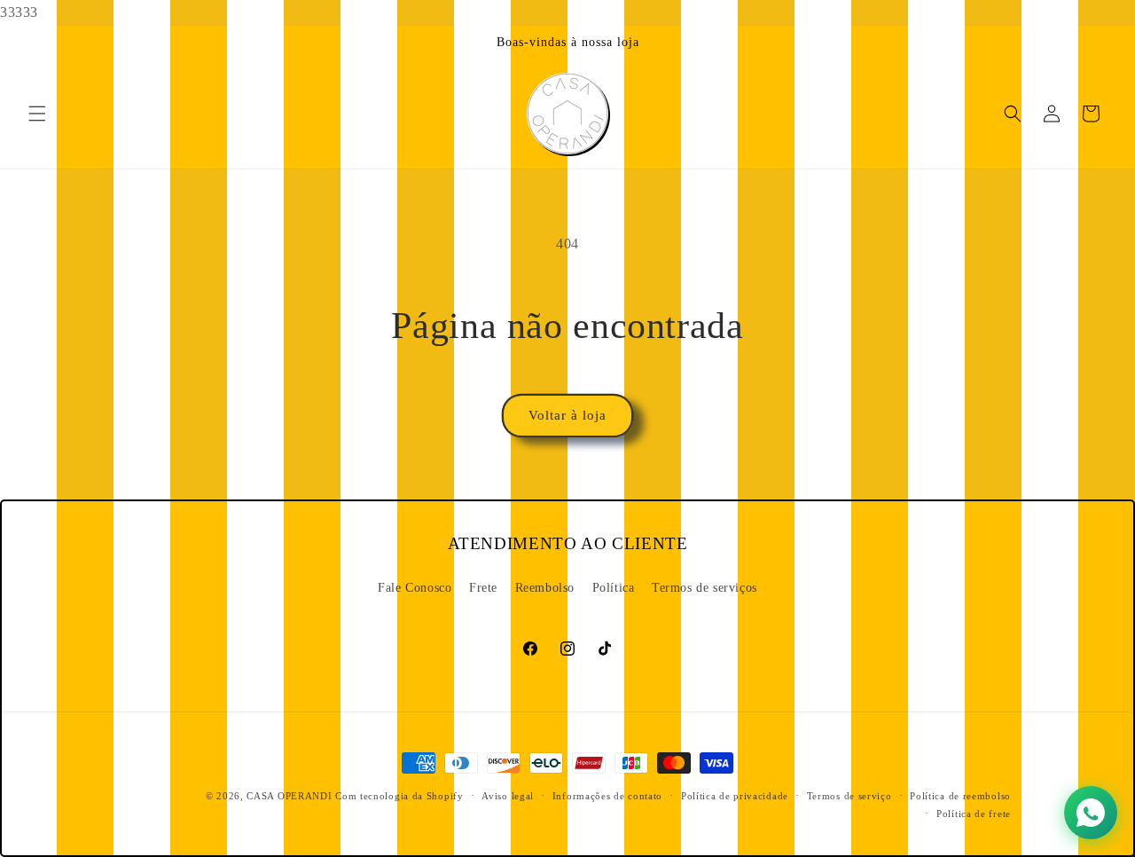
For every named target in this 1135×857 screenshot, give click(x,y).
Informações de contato (607, 795)
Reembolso (545, 587)
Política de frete (973, 813)
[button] (37, 113)
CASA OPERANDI (289, 795)
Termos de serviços (704, 587)
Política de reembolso (960, 795)
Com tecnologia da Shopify (399, 795)
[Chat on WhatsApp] (1090, 812)
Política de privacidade (734, 795)
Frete (483, 587)
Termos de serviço (849, 795)
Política (613, 587)
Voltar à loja (567, 415)
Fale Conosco (414, 587)
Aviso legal (507, 795)
